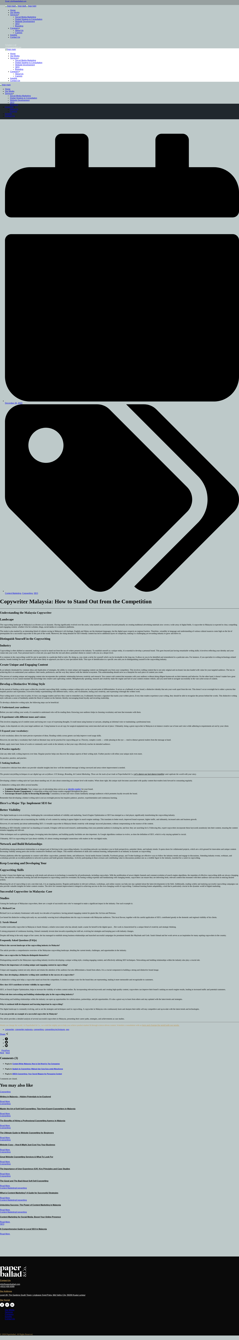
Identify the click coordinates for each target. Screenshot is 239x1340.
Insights (8, 1317)
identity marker (74, 789)
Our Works (9, 1310)
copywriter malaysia (24, 1029)
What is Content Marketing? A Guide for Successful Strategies (29, 1193)
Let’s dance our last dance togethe (149, 774)
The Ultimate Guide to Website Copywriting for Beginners (27, 1133)
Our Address (6, 1291)
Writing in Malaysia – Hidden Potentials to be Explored (25, 1097)
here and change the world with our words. (160, 1025)
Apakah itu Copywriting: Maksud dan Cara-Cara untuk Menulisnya (37, 1069)
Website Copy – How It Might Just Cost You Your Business (27, 1145)
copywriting (39, 1029)
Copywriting (27, 593)
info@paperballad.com (13, 47)
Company (9, 1314)
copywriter (9, 1029)
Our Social (5, 1300)
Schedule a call (10, 45)
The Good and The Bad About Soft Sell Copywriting (24, 1181)
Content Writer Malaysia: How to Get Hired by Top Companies (36, 1064)
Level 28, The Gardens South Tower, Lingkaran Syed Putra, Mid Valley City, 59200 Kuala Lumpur (42, 1295)
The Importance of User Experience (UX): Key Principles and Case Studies (35, 1169)
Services (9, 1312)
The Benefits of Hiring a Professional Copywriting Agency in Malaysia (32, 1121)
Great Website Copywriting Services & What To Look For (26, 1157)
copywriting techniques (55, 1029)
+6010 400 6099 (7, 1286)
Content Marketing (13, 593)
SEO (36, 593)
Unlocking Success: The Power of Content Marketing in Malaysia (30, 1205)
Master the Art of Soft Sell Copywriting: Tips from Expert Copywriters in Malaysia (37, 1109)
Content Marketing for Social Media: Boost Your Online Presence (30, 1217)
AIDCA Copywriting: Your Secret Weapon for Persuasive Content (37, 1074)
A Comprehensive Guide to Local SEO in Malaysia (23, 1229)
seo (67, 1029)
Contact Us (5, 1280)
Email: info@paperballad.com (15, 1)
